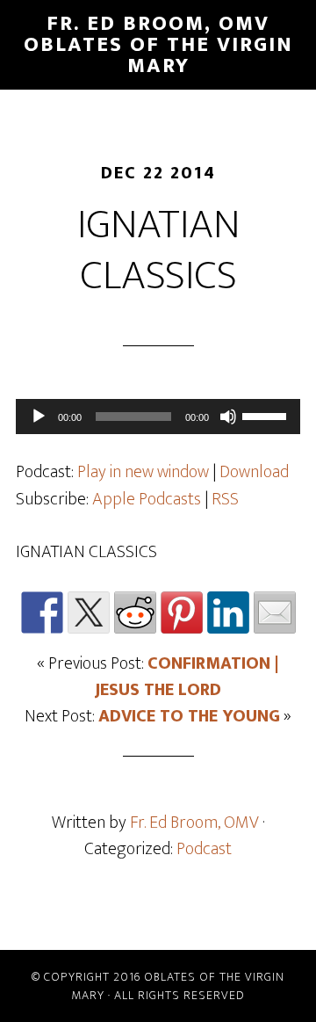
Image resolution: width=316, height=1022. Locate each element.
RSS (225, 499)
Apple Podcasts (146, 499)
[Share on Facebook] (42, 612)
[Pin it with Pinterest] (182, 612)
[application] (158, 416)
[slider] (266, 415)
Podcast (204, 849)
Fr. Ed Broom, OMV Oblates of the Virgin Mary (158, 44)
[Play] (38, 416)
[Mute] (228, 416)
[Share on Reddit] (135, 612)
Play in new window (143, 472)
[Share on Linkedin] (228, 612)
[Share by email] (275, 612)
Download (254, 472)
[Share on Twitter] (89, 612)
